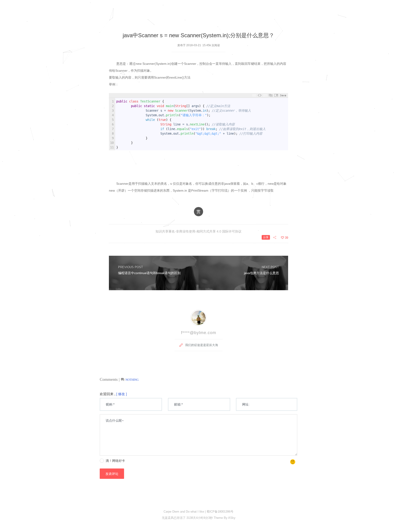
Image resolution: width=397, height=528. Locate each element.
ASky (231, 517)
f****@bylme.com (198, 332)
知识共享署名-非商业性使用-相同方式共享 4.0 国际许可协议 (198, 231)
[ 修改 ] (121, 394)
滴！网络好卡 (115, 461)
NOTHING (132, 379)
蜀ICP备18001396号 (220, 511)
